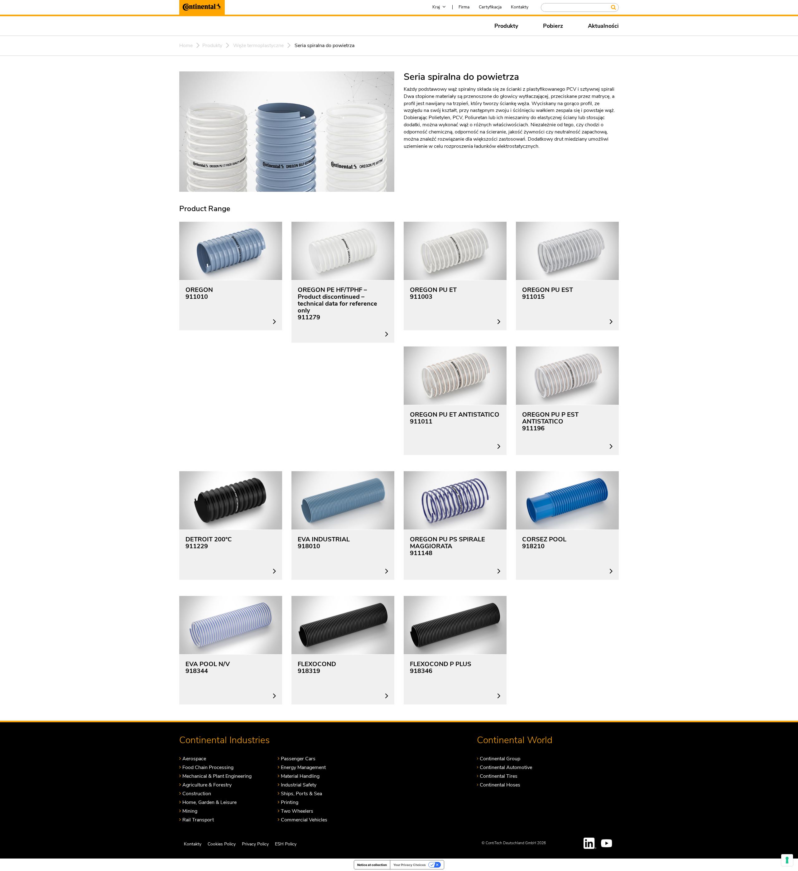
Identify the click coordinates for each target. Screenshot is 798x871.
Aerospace (194, 758)
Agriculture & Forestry (207, 784)
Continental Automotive (506, 767)
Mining (189, 811)
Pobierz (553, 26)
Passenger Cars (298, 758)
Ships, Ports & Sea (301, 793)
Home (186, 45)
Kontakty (519, 7)
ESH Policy (285, 844)
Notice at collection (372, 865)
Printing (289, 802)
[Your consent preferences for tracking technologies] (787, 860)
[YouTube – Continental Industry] (607, 843)
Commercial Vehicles (304, 819)
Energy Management (303, 767)
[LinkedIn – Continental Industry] (590, 843)
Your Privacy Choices (409, 865)
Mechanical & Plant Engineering (217, 776)
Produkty (506, 26)
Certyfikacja (490, 7)
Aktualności (603, 26)
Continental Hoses (500, 784)
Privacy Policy (255, 844)
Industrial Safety (298, 784)
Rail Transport (198, 819)
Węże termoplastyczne (258, 45)
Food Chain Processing (207, 767)
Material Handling (300, 776)
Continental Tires (498, 776)
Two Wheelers (297, 811)
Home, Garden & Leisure (209, 802)
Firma (464, 7)
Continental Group (500, 758)
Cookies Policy (222, 844)
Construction (196, 793)
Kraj (436, 7)
